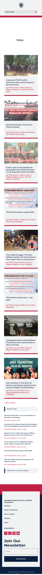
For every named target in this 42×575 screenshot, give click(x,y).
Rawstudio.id (21, 573)
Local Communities (26, 89)
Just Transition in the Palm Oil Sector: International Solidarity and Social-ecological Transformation (21, 385)
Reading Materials (13, 392)
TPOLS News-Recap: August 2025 (20, 212)
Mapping (7, 518)
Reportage (10, 307)
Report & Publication (11, 510)
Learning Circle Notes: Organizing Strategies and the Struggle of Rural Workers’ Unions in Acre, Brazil (20, 426)
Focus (17, 134)
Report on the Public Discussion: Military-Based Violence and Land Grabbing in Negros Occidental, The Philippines (19, 435)
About (6, 522)
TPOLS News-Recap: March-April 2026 (18, 451)
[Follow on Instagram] (14, 533)
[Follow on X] (10, 533)
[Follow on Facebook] (5, 533)
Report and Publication (14, 221)
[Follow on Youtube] (18, 533)
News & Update (9, 514)
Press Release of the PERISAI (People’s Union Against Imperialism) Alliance (18, 443)
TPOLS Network (11, 429)
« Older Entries (9, 403)
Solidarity (16, 179)
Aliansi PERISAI (11, 447)
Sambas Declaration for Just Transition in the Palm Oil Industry (20, 416)
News (8, 91)
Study (22, 134)
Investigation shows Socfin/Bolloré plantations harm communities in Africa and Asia (20, 342)
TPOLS (11, 87)
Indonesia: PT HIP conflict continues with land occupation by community (20, 82)
